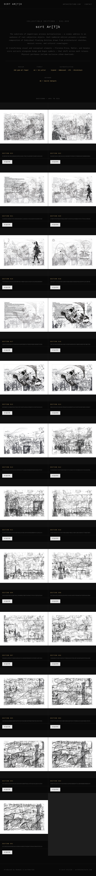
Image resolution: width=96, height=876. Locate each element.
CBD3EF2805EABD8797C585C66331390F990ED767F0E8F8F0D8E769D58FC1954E (22, 344)
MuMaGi (19, 870)
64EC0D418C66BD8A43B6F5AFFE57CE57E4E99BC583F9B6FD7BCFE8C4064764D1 (22, 721)
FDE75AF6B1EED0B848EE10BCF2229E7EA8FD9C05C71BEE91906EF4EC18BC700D (70, 344)
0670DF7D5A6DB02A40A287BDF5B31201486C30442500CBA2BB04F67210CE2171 (22, 532)
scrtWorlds (29, 870)
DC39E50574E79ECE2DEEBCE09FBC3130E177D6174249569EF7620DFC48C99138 (22, 156)
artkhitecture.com (72, 4)
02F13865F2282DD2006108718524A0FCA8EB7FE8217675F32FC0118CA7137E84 (22, 783)
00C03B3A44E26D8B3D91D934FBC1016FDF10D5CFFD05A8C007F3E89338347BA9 (70, 595)
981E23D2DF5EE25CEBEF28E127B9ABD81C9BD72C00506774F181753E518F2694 (22, 595)
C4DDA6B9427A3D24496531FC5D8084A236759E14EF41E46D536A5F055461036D (70, 658)
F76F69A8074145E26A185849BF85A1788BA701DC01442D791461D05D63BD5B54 (22, 281)
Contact (88, 4)
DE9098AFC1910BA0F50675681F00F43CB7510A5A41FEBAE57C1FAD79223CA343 (22, 407)
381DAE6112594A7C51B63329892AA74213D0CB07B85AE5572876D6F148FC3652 (22, 658)
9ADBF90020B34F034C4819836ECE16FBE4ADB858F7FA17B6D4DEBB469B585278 (70, 783)
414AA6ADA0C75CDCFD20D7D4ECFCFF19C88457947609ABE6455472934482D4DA (70, 470)
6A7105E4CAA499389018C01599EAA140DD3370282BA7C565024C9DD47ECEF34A (22, 846)
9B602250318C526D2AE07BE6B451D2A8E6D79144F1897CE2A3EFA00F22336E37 (70, 407)
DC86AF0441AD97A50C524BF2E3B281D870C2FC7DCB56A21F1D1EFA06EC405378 (70, 721)
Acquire (7, 162)
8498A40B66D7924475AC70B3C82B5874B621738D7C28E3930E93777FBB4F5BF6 (70, 532)
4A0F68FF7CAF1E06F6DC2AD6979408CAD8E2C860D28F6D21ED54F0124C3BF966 (70, 281)
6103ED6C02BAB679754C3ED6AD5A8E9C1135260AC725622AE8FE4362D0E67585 (22, 219)
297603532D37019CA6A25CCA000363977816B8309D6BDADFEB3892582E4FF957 (22, 470)
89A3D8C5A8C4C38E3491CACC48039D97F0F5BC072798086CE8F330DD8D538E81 (70, 156)
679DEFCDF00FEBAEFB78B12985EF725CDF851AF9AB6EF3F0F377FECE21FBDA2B (70, 219)
